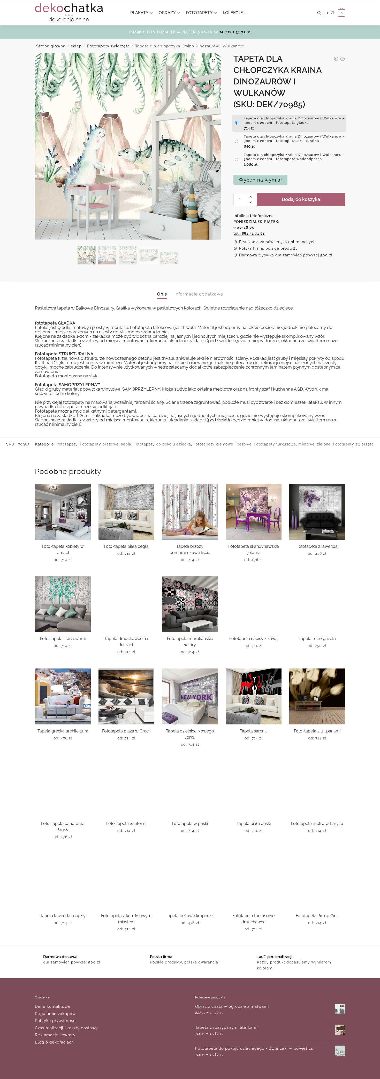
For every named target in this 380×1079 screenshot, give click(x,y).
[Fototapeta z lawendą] (317, 512)
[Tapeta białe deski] (254, 789)
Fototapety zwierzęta (108, 46)
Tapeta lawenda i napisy (63, 915)
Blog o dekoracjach (54, 1042)
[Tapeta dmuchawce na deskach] (126, 604)
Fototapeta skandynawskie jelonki (253, 549)
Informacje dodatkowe (198, 294)
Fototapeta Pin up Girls (317, 915)
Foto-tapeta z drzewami (63, 638)
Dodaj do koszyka (301, 199)
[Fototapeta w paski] (190, 789)
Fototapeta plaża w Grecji (126, 731)
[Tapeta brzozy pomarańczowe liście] (190, 512)
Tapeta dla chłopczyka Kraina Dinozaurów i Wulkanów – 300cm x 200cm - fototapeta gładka (294, 120)
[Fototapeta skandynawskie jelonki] (254, 512)
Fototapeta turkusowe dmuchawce (253, 918)
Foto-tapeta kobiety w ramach (63, 549)
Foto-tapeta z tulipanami (317, 731)
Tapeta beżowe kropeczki (190, 915)
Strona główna (50, 46)
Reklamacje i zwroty (55, 1035)
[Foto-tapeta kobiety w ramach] (63, 512)
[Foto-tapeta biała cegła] (126, 512)
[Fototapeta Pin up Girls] (317, 881)
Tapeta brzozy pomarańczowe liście (190, 549)
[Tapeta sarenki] (254, 696)
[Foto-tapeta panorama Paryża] (63, 789)
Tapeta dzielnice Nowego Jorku (190, 734)
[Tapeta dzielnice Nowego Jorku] (190, 696)
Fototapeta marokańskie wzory (190, 641)
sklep (76, 46)
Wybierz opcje (63, 570)
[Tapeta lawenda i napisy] (63, 881)
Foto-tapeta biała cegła (126, 546)
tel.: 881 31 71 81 (235, 32)
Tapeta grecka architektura (62, 731)
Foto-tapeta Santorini (126, 823)
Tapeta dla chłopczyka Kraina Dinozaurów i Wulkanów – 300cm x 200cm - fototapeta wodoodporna (294, 157)
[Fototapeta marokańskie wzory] (190, 604)
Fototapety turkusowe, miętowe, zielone (292, 444)
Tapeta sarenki (253, 731)
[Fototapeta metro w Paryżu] (317, 789)
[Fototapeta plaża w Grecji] (126, 696)
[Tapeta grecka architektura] (63, 696)
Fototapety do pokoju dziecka (162, 444)
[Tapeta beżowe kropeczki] (190, 881)
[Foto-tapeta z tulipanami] (317, 696)
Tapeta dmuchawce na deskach (126, 641)
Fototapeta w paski (190, 823)
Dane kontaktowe (53, 1006)
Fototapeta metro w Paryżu (317, 823)
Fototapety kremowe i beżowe (222, 444)
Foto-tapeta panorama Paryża (63, 826)
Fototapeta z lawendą (317, 546)
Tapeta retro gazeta (317, 638)
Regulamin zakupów (55, 1013)
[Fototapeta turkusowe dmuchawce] (254, 881)
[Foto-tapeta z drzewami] (63, 604)
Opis (162, 294)
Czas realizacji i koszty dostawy (66, 1028)
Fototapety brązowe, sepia (105, 444)
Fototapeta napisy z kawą (253, 638)
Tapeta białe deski (254, 823)
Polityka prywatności (56, 1020)
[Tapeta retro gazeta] (317, 604)
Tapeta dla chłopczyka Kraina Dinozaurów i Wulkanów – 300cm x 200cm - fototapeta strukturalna (294, 138)
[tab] (162, 290)
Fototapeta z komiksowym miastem (126, 918)
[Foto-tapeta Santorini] (126, 789)
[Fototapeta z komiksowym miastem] (126, 881)
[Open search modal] (322, 13)
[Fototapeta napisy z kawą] (254, 604)
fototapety (67, 444)
